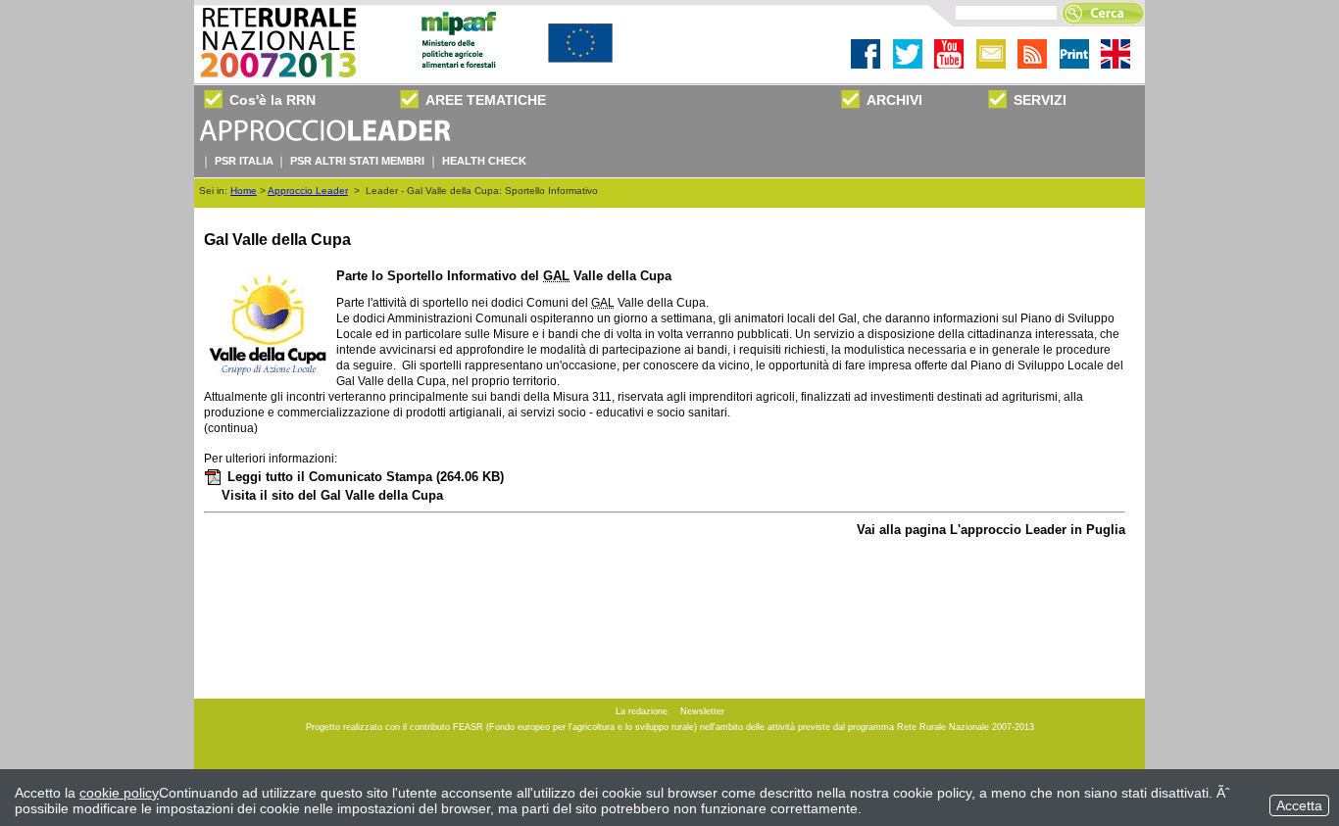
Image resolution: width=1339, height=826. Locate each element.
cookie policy (119, 793)
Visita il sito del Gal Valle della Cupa (332, 495)
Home (243, 190)
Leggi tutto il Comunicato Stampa (365, 476)
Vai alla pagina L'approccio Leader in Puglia (991, 529)
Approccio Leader (308, 190)
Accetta (1299, 805)
